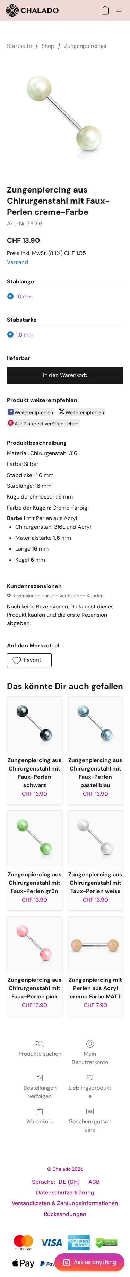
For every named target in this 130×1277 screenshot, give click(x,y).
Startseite (19, 46)
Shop (48, 46)
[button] (65, 1262)
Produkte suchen (40, 1053)
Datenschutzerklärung (65, 1192)
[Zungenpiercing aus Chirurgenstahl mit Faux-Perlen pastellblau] (95, 724)
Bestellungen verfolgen (40, 1092)
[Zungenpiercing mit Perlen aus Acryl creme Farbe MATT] (95, 944)
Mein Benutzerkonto (90, 1058)
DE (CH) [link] (69, 1181)
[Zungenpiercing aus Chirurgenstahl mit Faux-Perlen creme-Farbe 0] (65, 116)
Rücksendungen (65, 1214)
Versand (17, 262)
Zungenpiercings (85, 46)
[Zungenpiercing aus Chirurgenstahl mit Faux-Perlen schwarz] (34, 724)
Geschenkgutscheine (90, 1125)
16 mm (24, 296)
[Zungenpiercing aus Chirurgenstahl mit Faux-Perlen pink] (34, 944)
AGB (94, 1181)
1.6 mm (24, 334)
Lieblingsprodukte (90, 1092)
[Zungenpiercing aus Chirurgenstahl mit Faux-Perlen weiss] (95, 838)
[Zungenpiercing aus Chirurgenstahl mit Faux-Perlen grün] (34, 838)
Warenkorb (40, 1121)
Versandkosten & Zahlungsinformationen (65, 1203)
